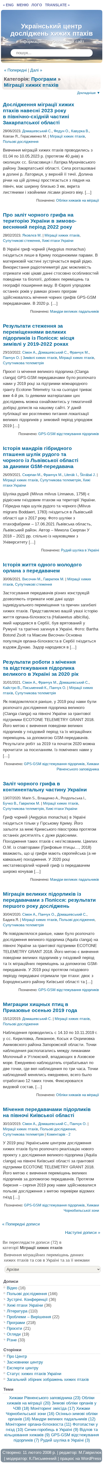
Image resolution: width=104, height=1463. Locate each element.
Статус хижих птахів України (34, 1373)
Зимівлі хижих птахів (40, 358)
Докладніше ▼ (88, 93)
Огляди (14, 1334)
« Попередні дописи (21, 1224)
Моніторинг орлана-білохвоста (38, 1424)
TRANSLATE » (57, 5)
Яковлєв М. (32, 235)
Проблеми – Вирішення (29, 1317)
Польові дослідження (20, 141)
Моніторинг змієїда (52, 1408)
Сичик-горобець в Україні (51, 1429)
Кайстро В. (12, 688)
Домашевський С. (37, 131)
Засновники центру (25, 1362)
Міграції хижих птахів (31, 85)
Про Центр (17, 1356)
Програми (43, 79)
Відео (12, 1288)
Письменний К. (35, 688)
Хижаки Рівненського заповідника (45, 1398)
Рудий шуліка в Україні (80, 550)
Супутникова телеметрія (23, 363)
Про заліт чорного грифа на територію (39, 221)
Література (17, 1311)
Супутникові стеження (21, 240)
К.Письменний (43, 1458)
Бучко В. (10, 803)
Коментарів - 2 (58, 1134)
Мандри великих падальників (74, 311)
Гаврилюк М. (53, 579)
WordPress (91, 1458)
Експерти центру (22, 1368)
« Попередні (15, 70)
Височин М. (31, 579)
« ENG (8, 5)
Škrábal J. (88, 475)
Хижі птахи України (57, 240)
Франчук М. (79, 352)
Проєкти (14, 1328)
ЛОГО (36, 5)
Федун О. (61, 131)
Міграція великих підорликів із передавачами (49, 900)
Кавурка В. (80, 131)
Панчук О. (11, 358)
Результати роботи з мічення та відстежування (41, 668)
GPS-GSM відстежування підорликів (68, 434)
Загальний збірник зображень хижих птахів (48, 1379)
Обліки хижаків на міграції (77, 200)
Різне (12, 1340)
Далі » (36, 70)
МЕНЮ (23, 5)
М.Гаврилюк (90, 1452)
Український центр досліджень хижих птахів (51, 29)
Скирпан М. (31, 475)
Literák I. (71, 475)
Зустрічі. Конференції (27, 1299)
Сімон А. (29, 352)
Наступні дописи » (82, 1232)
